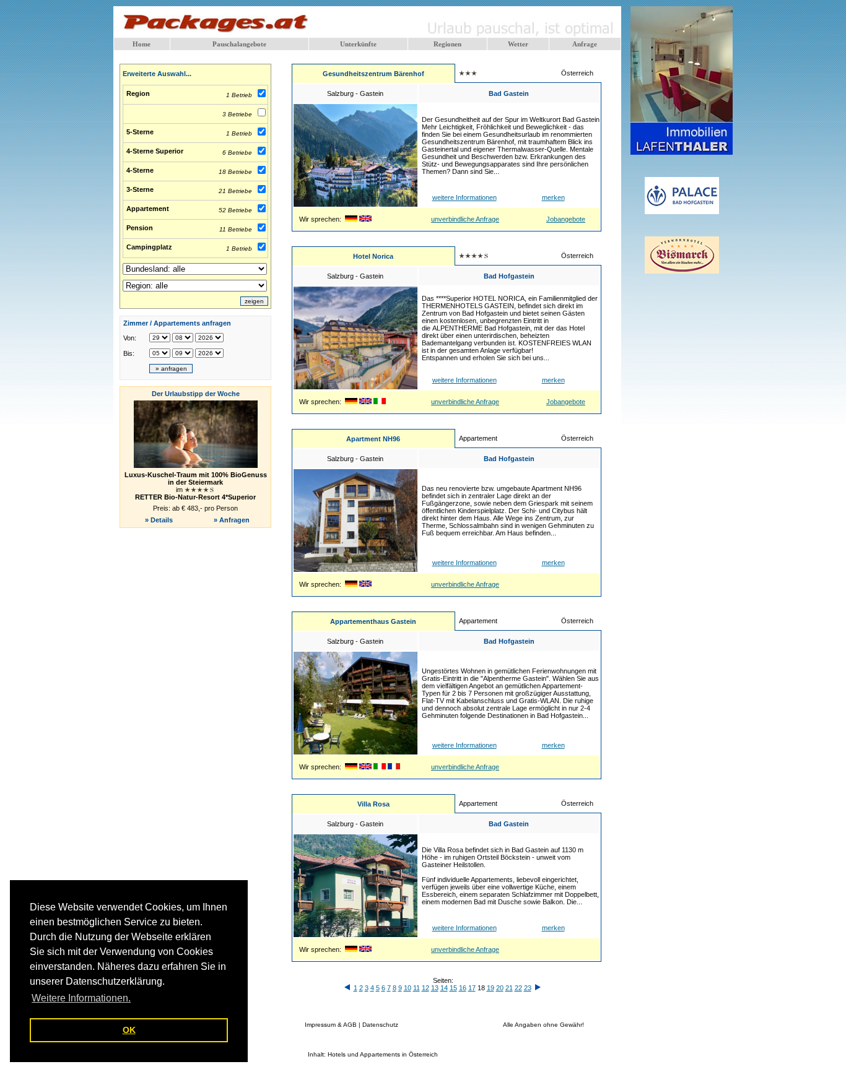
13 (434, 988)
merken (553, 197)
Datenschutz (380, 1024)
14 (444, 988)
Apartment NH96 (373, 439)
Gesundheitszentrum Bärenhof (373, 73)
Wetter (518, 44)
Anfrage (584, 44)
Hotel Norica (373, 256)
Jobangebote (565, 219)
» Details (159, 520)
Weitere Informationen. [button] (81, 998)
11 (416, 988)
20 (500, 988)
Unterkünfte (358, 44)
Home (141, 44)
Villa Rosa (373, 804)
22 (518, 988)
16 (462, 988)
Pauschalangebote (239, 44)
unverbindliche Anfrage (465, 219)
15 (453, 988)
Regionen (447, 44)
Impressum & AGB (331, 1024)
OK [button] (129, 1030)
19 (490, 988)
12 (425, 988)
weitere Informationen (464, 197)
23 (527, 988)
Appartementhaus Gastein (373, 621)
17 (472, 988)
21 (509, 988)
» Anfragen (232, 520)
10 (407, 988)
